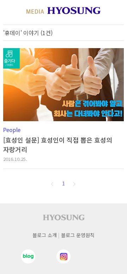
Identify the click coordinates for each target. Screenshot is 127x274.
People (11, 129)
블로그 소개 (44, 235)
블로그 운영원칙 (78, 235)
